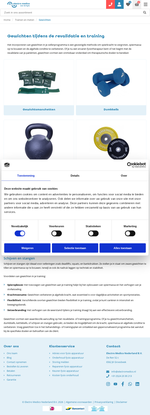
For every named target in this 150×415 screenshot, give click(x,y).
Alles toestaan (123, 248)
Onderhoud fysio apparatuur (68, 357)
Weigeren (27, 248)
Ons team (12, 353)
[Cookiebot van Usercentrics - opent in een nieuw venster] (130, 165)
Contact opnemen (17, 362)
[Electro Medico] (18, 4)
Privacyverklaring (104, 402)
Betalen (11, 370)
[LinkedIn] (139, 386)
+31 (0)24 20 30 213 (121, 376)
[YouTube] (117, 386)
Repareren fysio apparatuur (67, 366)
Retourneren (14, 375)
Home (7, 19)
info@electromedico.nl (123, 371)
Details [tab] (75, 175)
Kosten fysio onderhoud (65, 375)
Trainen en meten (24, 19)
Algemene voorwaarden (79, 402)
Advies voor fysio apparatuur (68, 353)
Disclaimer (121, 402)
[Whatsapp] (132, 386)
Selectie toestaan (75, 248)
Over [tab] (124, 175)
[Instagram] (110, 386)
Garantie (11, 379)
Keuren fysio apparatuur (65, 370)
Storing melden (60, 362)
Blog (9, 357)
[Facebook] (124, 386)
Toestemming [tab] (26, 175)
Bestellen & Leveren (17, 366)
